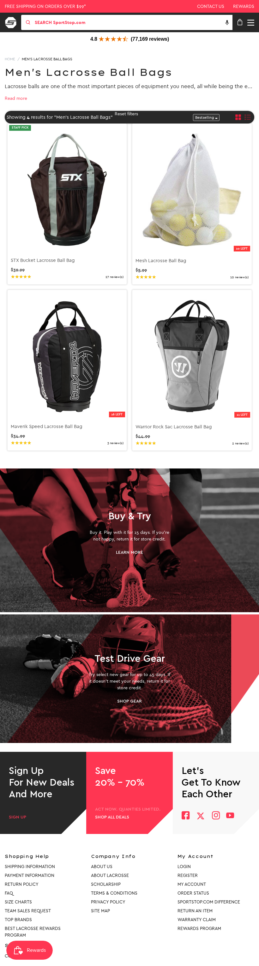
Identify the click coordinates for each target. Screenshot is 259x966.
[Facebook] (186, 816)
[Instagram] (216, 816)
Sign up (17, 817)
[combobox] (132, 22)
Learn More (129, 552)
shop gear (129, 701)
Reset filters (126, 114)
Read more (16, 98)
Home (10, 59)
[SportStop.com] (12, 21)
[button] (227, 22)
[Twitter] (200, 816)
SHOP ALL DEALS (112, 817)
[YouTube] (230, 816)
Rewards (243, 6)
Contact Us (210, 6)
